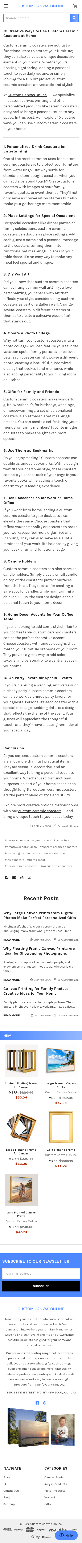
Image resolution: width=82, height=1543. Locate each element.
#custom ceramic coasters (58, 847)
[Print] (22, 877)
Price (6, 1477)
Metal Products (55, 1491)
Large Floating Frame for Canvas (21, 1151)
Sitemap (9, 1504)
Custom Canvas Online (27, 95)
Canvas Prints (54, 1477)
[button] (41, 1427)
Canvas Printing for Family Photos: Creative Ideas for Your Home (35, 991)
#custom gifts (14, 853)
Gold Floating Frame (61, 1150)
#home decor (36, 860)
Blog (6, 1497)
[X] (29, 877)
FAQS (6, 1484)
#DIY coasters (14, 860)
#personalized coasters (21, 866)
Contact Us (11, 1491)
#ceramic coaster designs (23, 840)
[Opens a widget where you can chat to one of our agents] (66, 1535)
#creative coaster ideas (21, 847)
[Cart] (76, 5)
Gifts (47, 1504)
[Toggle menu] (6, 5)
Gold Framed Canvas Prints (21, 1214)
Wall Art (49, 1497)
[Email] (14, 877)
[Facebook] (6, 877)
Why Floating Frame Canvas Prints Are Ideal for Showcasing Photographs (39, 951)
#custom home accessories (46, 853)
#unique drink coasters (56, 866)
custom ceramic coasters (39, 811)
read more (11, 939)
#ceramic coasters (57, 840)
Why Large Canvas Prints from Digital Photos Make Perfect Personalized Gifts (39, 915)
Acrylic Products (55, 1484)
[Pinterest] (44, 1403)
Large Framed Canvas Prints (61, 1085)
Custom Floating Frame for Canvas (21, 1085)
